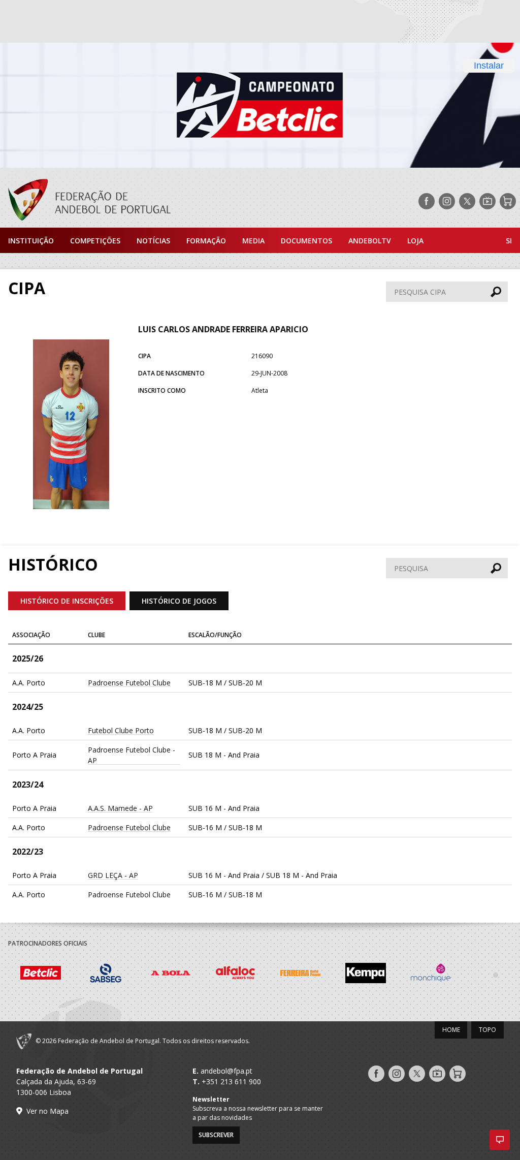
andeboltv (369, 240)
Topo (487, 1029)
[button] (500, 1140)
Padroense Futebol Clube (129, 682)
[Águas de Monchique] (430, 974)
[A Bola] (170, 974)
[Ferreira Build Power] (300, 974)
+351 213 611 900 (231, 1081)
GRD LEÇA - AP (113, 875)
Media (253, 240)
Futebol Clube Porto (121, 730)
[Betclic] (40, 974)
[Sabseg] (105, 974)
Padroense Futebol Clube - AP (131, 755)
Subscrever (216, 1135)
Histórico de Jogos (179, 601)
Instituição (31, 240)
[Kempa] (365, 974)
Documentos (306, 240)
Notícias (153, 240)
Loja (415, 240)
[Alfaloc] (235, 974)
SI (509, 240)
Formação (206, 240)
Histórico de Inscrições (66, 601)
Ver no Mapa (47, 1111)
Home (451, 1029)
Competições (95, 240)
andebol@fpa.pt (226, 1071)
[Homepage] (85, 201)
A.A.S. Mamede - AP (120, 808)
